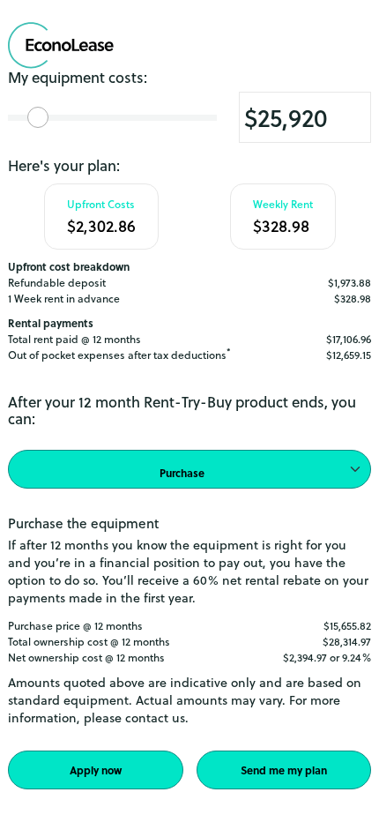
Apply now (96, 770)
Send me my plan (284, 770)
